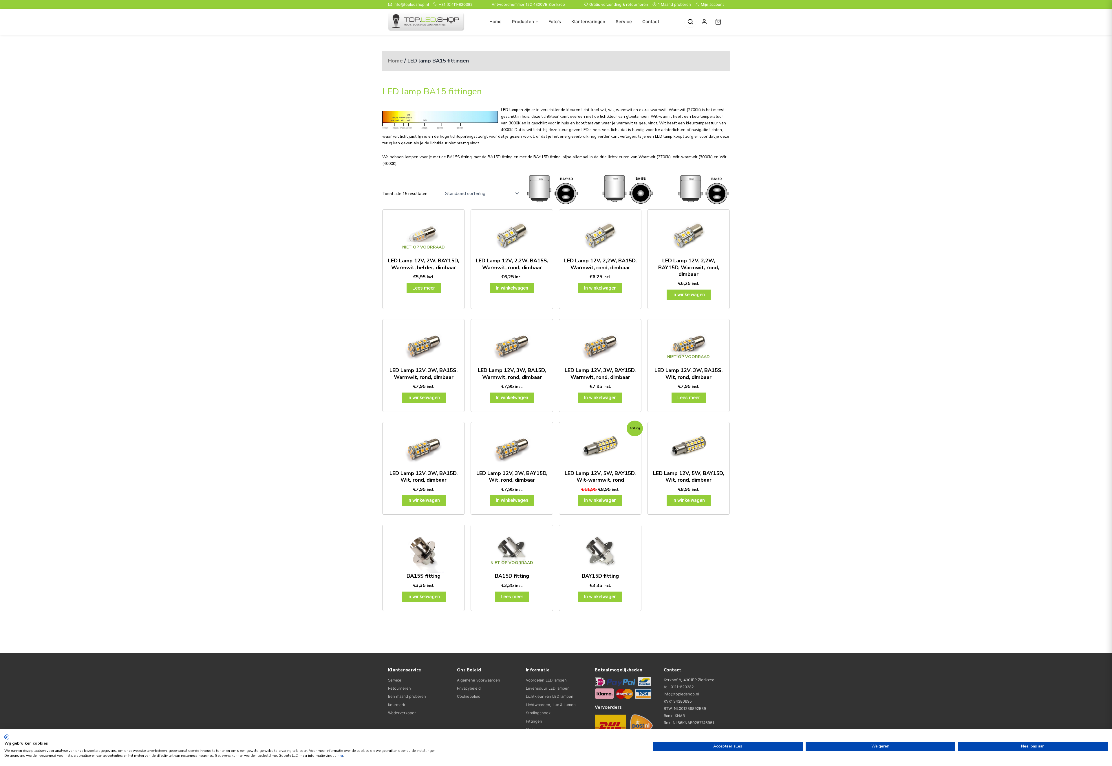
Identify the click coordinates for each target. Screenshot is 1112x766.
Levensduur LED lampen (548, 688)
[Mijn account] (704, 21)
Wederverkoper (402, 712)
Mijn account (712, 4)
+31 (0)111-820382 (456, 4)
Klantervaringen (588, 21)
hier (340, 755)
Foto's (554, 21)
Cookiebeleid (468, 696)
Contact (650, 21)
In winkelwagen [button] (512, 288)
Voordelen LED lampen (546, 680)
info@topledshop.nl (411, 4)
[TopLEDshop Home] (426, 21)
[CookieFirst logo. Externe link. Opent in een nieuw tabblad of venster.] (6, 737)
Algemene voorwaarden (478, 680)
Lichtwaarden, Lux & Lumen (551, 704)
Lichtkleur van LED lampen (549, 696)
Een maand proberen (407, 696)
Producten (523, 21)
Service (624, 21)
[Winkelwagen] (718, 21)
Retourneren (399, 688)
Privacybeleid (469, 688)
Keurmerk (396, 704)
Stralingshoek (538, 712)
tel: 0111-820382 (679, 686)
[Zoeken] (690, 21)
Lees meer (423, 288)
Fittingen (534, 721)
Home (495, 21)
